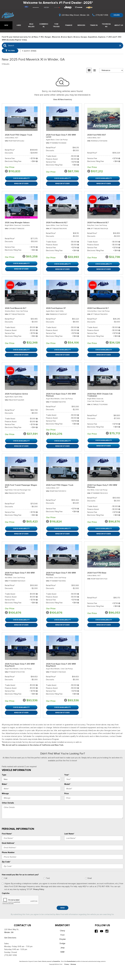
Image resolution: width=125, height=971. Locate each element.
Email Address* (8, 843)
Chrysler (62, 939)
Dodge (62, 943)
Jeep (62, 948)
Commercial (43, 25)
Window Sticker (21, 183)
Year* (66, 775)
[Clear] (33, 51)
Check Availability (21, 178)
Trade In (94, 25)
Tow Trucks (56, 25)
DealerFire (56, 961)
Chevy (62, 931)
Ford (62, 935)
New (6, 25)
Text (48, 878)
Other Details (8, 803)
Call (5, 878)
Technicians (106, 25)
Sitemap (73, 964)
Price (66, 793)
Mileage (5, 793)
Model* (67, 784)
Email (90, 878)
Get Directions (10, 938)
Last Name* (69, 834)
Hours (117, 15)
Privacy (66, 964)
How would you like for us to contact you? (20, 875)
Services (81, 25)
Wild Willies (31, 25)
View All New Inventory (62, 99)
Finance (68, 25)
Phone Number (8, 852)
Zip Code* (6, 862)
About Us (119, 25)
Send (62, 908)
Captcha (5, 893)
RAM (62, 952)
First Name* (7, 834)
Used (19, 25)
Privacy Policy (38, 889)
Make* (4, 784)
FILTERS (11, 51)
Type (4, 775)
